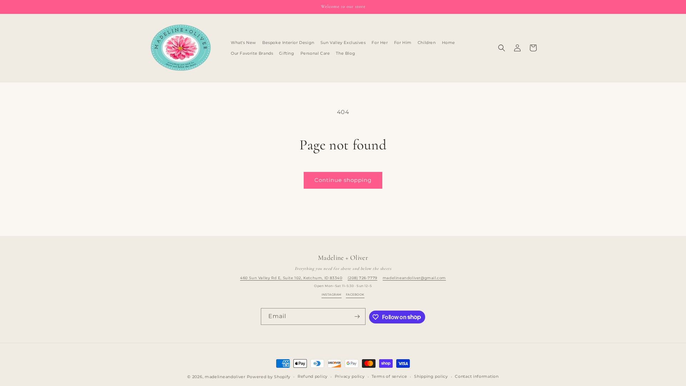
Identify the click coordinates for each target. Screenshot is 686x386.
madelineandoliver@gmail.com (414, 278)
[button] (501, 48)
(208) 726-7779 (362, 278)
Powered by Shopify (269, 376)
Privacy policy (350, 376)
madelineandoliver (225, 376)
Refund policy (313, 376)
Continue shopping (343, 180)
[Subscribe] (357, 316)
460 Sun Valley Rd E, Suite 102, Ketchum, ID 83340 (291, 278)
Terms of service (389, 376)
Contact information (476, 376)
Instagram (331, 294)
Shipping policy (431, 376)
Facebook (355, 294)
